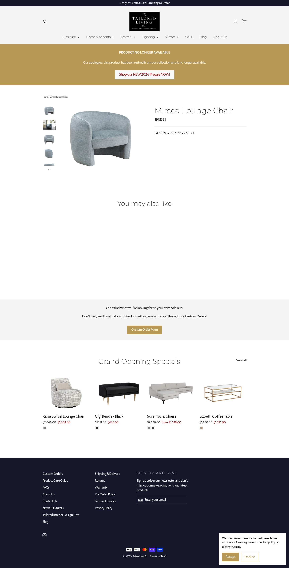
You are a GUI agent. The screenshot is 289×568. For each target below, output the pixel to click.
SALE (189, 37)
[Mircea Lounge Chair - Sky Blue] (48, 269)
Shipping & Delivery (107, 474)
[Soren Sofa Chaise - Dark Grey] (153, 427)
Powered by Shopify (158, 556)
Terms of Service (105, 501)
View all (241, 360)
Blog (203, 37)
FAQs (46, 488)
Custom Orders (52, 474)
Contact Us (49, 501)
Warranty (101, 488)
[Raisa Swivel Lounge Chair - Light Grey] (44, 427)
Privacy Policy (103, 508)
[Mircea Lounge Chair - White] (44, 269)
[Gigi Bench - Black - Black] (96, 427)
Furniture (69, 37)
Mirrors (170, 37)
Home (45, 97)
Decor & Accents (98, 37)
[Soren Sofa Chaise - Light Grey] (149, 427)
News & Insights (53, 508)
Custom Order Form (144, 330)
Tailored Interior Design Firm (60, 515)
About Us (220, 37)
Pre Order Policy (105, 495)
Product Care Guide (55, 481)
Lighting (149, 37)
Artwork (127, 37)
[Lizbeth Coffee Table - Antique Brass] (201, 427)
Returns (100, 481)
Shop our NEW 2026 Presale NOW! (144, 74)
